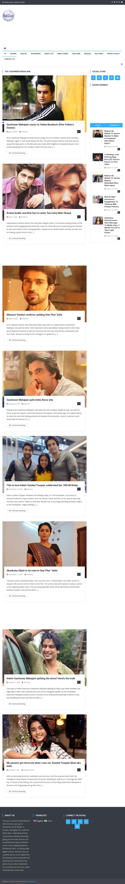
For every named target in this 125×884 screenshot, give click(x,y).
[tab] (98, 125)
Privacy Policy (113, 53)
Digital (24, 53)
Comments (114, 125)
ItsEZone (24, 132)
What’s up (49, 53)
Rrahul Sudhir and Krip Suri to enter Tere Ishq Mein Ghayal (39, 213)
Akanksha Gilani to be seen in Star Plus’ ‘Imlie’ (32, 570)
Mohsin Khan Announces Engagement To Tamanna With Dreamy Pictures (111, 202)
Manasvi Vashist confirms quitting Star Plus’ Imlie (34, 314)
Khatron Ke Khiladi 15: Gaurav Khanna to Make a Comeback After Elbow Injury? (112, 137)
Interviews (36, 53)
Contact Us (9, 59)
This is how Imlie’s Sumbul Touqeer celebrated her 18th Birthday (42, 485)
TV (5, 53)
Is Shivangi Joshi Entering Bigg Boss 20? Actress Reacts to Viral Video (112, 159)
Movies (13, 53)
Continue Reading (18, 153)
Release (87, 53)
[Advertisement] (85, 25)
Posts (98, 125)
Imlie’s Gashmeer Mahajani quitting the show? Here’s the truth (41, 678)
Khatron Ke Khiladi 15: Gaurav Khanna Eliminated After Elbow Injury (112, 181)
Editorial (99, 53)
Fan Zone (76, 53)
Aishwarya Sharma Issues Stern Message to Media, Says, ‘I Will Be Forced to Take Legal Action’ (112, 225)
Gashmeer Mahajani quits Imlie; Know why (30, 399)
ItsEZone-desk (28, 770)
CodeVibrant (31, 881)
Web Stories (62, 53)
